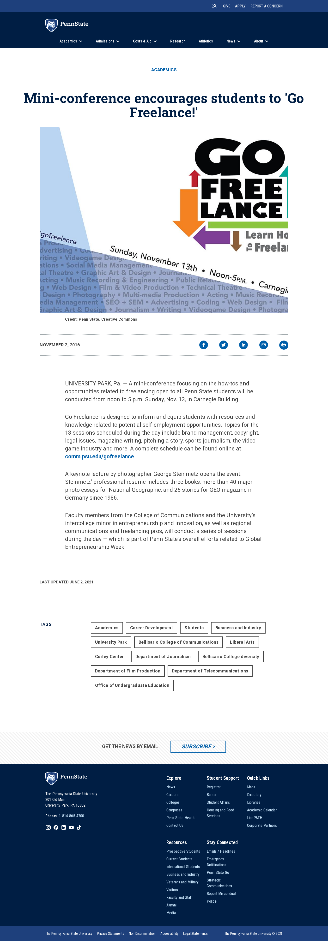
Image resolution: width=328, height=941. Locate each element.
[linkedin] (243, 345)
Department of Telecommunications (210, 670)
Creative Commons (119, 319)
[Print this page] (283, 345)
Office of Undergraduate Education (132, 685)
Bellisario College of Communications (179, 642)
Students (194, 627)
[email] (263, 345)
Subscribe (196, 746)
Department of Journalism (163, 656)
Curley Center (109, 656)
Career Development (151, 627)
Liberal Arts (242, 642)
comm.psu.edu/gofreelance (99, 456)
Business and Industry (238, 627)
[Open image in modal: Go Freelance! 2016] (164, 220)
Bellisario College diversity (230, 656)
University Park (111, 642)
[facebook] (203, 345)
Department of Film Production (128, 670)
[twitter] (223, 345)
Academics (164, 69)
